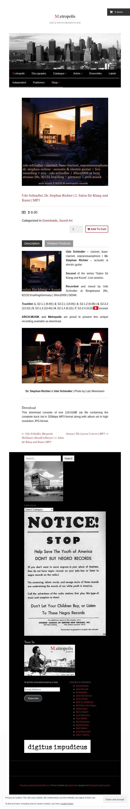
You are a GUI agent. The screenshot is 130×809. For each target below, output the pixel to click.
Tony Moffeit (81, 718)
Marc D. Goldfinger (84, 702)
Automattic (72, 785)
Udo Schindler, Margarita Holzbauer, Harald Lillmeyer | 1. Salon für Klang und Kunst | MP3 (43, 437)
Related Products (59, 243)
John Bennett (82, 689)
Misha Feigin (82, 699)
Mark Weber (81, 728)
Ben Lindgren (82, 712)
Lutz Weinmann (83, 731)
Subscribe (33, 698)
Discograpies (39, 73)
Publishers (39, 82)
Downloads (49, 220)
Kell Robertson (83, 722)
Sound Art (65, 220)
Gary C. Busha (82, 735)
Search (68, 458)
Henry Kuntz (81, 709)
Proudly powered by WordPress (34, 785)
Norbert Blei (81, 692)
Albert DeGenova (84, 696)
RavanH (106, 785)
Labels (112, 73)
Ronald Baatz (82, 686)
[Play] (96, 308)
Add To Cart (98, 229)
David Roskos (82, 725)
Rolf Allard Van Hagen (86, 705)
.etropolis (65, 16)
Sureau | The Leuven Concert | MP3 (87, 433)
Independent (19, 82)
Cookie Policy (67, 804)
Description (32, 243)
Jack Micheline (83, 715)
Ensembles (95, 73)
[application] (95, 308)
